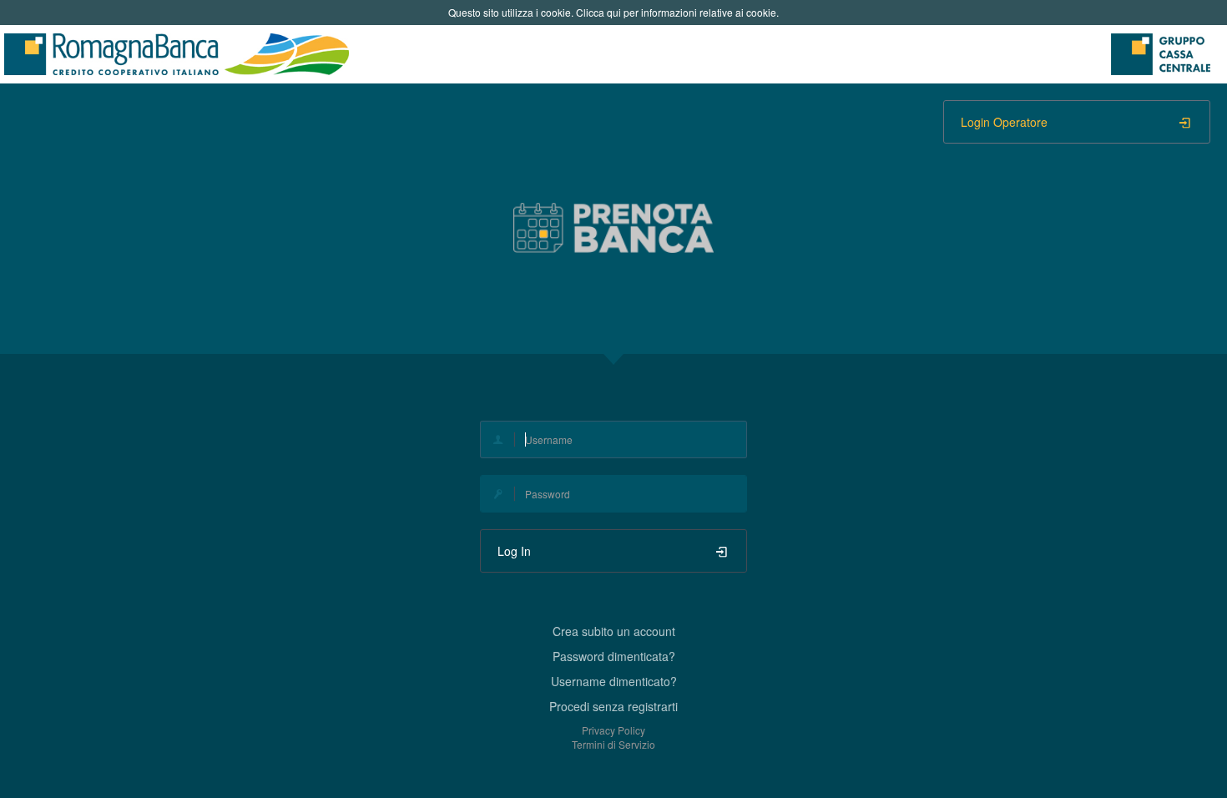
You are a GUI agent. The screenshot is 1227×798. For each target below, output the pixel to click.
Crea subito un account (614, 631)
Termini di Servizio (613, 744)
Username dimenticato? (614, 681)
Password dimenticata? (614, 656)
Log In (514, 551)
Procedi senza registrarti (613, 706)
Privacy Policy (613, 730)
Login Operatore (1004, 122)
